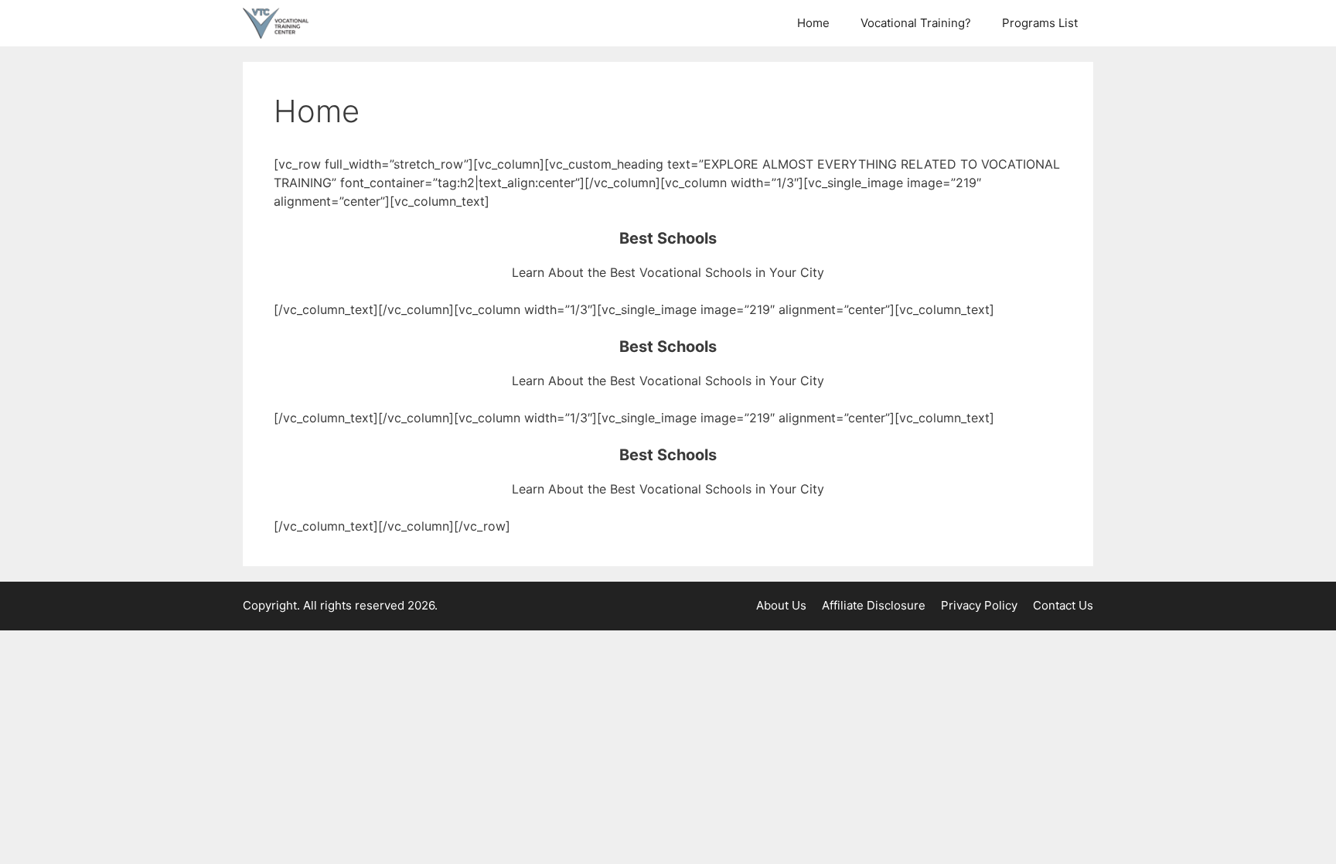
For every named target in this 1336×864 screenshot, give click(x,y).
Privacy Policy (979, 605)
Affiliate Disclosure (873, 605)
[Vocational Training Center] (279, 23)
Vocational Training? (916, 22)
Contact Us (1063, 605)
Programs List (1040, 22)
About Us (781, 605)
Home (813, 22)
